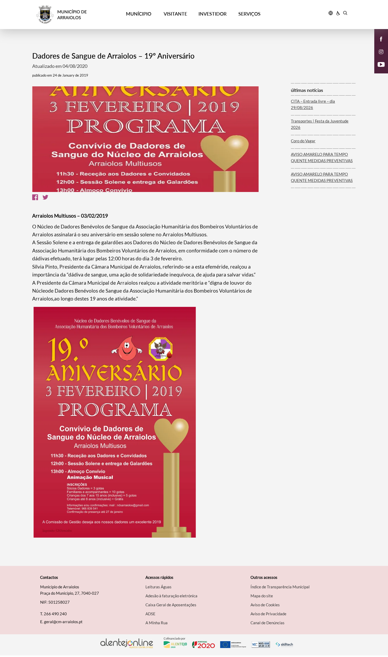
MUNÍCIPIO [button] (138, 14)
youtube (378, 70)
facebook (378, 44)
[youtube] (381, 64)
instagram (378, 57)
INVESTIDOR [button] (212, 14)
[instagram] (381, 51)
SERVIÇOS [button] (249, 14)
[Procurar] (345, 14)
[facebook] (381, 38)
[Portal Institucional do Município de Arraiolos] (75, 15)
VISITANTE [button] (175, 14)
